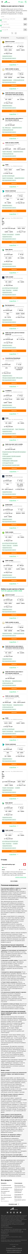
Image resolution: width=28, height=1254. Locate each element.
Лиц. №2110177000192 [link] (17, 121)
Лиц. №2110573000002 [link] (18, 95)
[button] (2, 2)
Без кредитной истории (5, 1192)
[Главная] (7, 2)
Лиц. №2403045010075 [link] (17, 250)
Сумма (2, 16)
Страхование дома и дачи (20, 1200)
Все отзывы (14, 881)
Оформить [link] (14, 61)
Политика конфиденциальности (14, 1250)
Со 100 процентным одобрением (6, 1188)
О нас (14, 1246)
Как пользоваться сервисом (14, 1252)
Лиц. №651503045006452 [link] (16, 166)
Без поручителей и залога (6, 1198)
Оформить (14, 553)
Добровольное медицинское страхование (18, 1190)
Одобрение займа (5, 27)
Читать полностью (20, 877)
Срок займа (4, 21)
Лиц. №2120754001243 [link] (15, 533)
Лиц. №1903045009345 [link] (12, 144)
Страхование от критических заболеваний (18, 1196)
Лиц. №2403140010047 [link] (19, 192)
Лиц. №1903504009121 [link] (18, 42)
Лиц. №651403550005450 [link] (17, 218)
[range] (14, 19)
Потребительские (6, 1185)
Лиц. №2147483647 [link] (16, 70)
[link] (7, 1212)
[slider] (14, 20)
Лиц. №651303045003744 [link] (15, 561)
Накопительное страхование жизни (19, 1186)
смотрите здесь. (5, 1225)
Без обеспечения (6, 1195)
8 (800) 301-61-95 (5, 1235)
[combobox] (21, 38)
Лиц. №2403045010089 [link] (17, 278)
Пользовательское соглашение (14, 1248)
